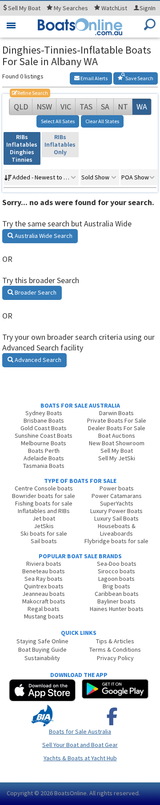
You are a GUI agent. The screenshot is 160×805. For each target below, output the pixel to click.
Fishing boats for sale (43, 503)
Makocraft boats (43, 601)
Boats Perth (44, 451)
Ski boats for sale (43, 533)
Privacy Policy (115, 658)
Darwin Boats (116, 413)
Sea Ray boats (43, 579)
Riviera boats (43, 564)
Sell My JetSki (116, 458)
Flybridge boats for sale (116, 541)
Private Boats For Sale (116, 420)
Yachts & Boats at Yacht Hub (80, 758)
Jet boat (43, 518)
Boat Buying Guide (42, 649)
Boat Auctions (116, 435)
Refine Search (30, 92)
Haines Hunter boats (117, 609)
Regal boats (44, 609)
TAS (86, 106)
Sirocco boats (116, 571)
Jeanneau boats (43, 594)
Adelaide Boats (44, 458)
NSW (44, 106)
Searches (71, 8)
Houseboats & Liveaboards (117, 529)
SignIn (148, 8)
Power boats (117, 488)
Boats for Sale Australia (80, 731)
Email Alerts (94, 78)
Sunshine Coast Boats (43, 435)
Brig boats (116, 586)
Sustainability (42, 658)
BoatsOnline (70, 793)
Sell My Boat (116, 451)
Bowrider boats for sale (43, 496)
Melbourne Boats (43, 443)
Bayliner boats (116, 601)
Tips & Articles (115, 641)
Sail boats (44, 541)
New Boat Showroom (116, 443)
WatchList (114, 8)
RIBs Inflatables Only (60, 144)
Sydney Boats (43, 413)
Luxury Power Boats (116, 511)
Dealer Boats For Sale (116, 428)
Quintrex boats (44, 586)
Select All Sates (58, 121)
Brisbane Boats (44, 420)
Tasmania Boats (43, 466)
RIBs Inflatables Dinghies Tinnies (21, 148)
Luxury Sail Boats (116, 518)
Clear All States (102, 121)
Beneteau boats (43, 571)
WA (141, 106)
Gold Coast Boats (43, 428)
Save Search (138, 78)
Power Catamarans (117, 496)
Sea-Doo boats (116, 564)
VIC (65, 106)
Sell (23, 8)
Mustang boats (44, 616)
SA (105, 106)
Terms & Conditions (115, 649)
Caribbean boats (117, 594)
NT (123, 106)
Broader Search (34, 292)
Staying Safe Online (42, 641)
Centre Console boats (44, 488)
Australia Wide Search (42, 236)
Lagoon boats (116, 579)
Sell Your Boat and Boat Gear (80, 745)
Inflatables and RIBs (44, 511)
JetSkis (44, 526)
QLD (21, 106)
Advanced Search (37, 360)
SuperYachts (116, 503)
